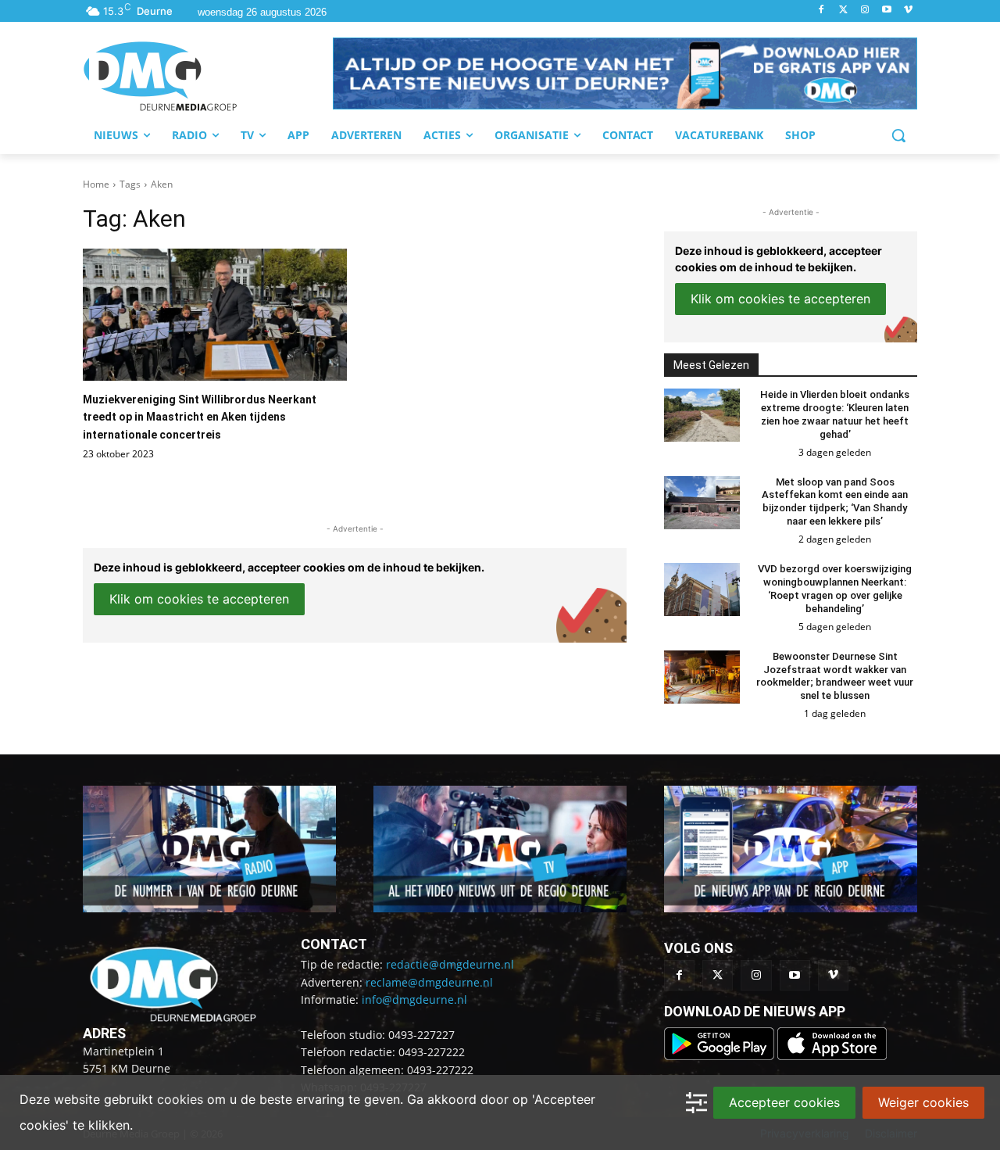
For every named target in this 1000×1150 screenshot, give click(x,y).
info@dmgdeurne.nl (414, 999)
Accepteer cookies (784, 1102)
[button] (625, 73)
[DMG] (208, 76)
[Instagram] (865, 11)
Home (96, 184)
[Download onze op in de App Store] (832, 1055)
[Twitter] (843, 11)
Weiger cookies (923, 1102)
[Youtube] (886, 11)
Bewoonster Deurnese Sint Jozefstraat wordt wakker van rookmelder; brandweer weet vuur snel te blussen (834, 676)
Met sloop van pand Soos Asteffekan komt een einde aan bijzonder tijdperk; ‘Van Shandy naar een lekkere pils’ (835, 502)
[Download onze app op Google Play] (720, 1055)
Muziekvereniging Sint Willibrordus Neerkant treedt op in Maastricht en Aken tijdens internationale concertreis (199, 417)
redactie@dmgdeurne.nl (450, 964)
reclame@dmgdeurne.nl (429, 982)
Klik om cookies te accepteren (199, 599)
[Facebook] (821, 11)
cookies (180, 1099)
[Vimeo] (908, 11)
